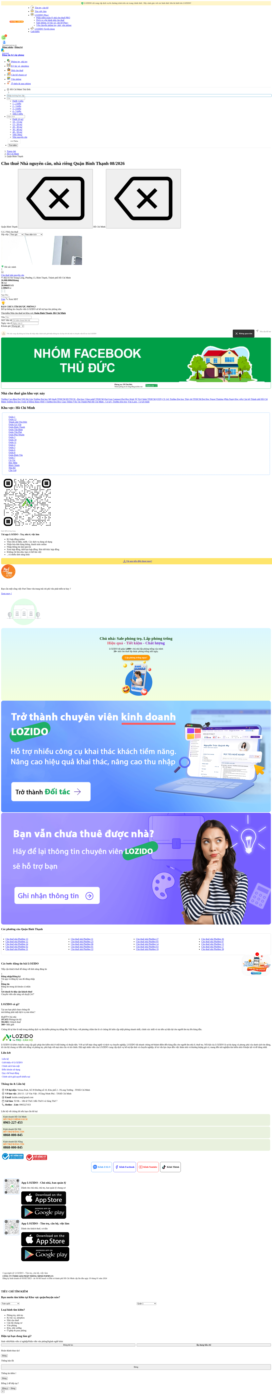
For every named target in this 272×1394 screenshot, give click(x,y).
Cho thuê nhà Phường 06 (82, 944)
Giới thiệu (35, 31)
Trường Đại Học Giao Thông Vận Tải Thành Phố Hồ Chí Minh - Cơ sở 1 (79, 402)
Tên (3, 317)
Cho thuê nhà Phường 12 (17, 941)
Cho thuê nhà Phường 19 (147, 949)
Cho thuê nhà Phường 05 (147, 941)
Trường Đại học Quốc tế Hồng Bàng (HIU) (26, 402)
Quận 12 (12, 419)
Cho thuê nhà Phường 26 (212, 939)
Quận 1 (12, 417)
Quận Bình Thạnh (17, 427)
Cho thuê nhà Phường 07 (212, 941)
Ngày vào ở (6, 323)
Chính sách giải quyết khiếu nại (16, 1076)
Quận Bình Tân (16, 455)
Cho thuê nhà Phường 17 (212, 946)
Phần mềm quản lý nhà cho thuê (53, 17)
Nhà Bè (12, 468)
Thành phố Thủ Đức (18, 422)
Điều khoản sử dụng (11, 1069)
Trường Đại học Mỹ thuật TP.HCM (50, 399)
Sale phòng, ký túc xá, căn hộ (52, 23)
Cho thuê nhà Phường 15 (212, 944)
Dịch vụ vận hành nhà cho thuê (50, 20)
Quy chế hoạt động (10, 1073)
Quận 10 (12, 440)
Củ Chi (12, 460)
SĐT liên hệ (6, 320)
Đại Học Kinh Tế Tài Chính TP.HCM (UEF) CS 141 (145, 399)
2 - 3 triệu (16, 106)
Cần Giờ (12, 470)
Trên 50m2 (17, 134)
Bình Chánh (14, 465)
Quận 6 (12, 450)
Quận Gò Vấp (15, 424)
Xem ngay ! (6, 593)
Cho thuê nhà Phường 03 (147, 946)
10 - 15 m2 (17, 122)
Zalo (3, 299)
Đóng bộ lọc (68, 1345)
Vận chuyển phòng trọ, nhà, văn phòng (53, 25)
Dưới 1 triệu (17, 101)
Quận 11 (12, 442)
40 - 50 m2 (17, 132)
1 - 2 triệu (16, 103)
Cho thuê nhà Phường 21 (17, 949)
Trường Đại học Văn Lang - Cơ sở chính (131, 402)
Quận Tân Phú (15, 432)
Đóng (4, 1356)
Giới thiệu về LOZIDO (12, 1062)
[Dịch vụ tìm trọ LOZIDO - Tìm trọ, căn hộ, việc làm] (13, 23)
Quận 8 (12, 452)
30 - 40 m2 (17, 129)
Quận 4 (12, 445)
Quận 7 (12, 457)
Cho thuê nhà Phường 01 (82, 946)
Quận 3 (12, 437)
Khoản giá (5, 326)
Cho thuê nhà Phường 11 (82, 939)
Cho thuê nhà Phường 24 (17, 944)
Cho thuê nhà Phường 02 (17, 946)
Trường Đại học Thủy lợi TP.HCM (186, 399)
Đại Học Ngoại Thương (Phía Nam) (218, 399)
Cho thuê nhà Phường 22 (82, 949)
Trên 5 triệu (17, 114)
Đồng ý (5, 1388)
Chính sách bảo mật (11, 1066)
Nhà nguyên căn (19, 137)
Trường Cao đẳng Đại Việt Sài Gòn (17, 399)
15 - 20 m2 (17, 124)
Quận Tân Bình (16, 429)
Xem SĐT (13, 299)
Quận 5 (12, 447)
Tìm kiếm (13, 145)
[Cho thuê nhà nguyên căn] (41, 250)
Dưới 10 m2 (17, 119)
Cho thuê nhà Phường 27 (147, 939)
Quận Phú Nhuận (16, 435)
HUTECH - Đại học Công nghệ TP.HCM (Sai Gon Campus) (93, 399)
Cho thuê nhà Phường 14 (147, 944)
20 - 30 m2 (17, 127)
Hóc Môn (13, 463)
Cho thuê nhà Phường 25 (82, 941)
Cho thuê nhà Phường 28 (212, 949)
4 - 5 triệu (16, 111)
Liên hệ (5, 1059)
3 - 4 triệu (16, 108)
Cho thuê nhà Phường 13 (17, 939)
